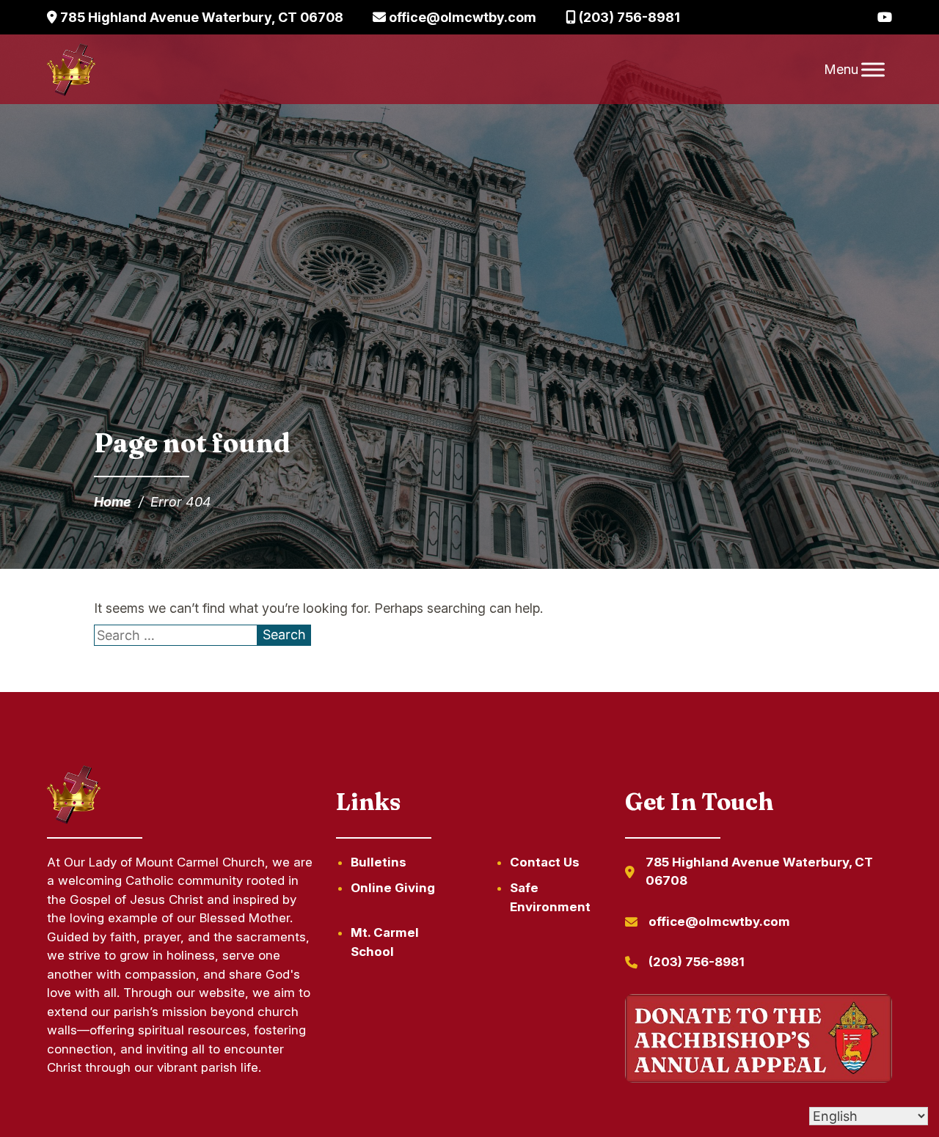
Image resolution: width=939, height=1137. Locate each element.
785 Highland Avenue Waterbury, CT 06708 (200, 17)
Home (112, 501)
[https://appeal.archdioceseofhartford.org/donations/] (758, 1041)
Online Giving (393, 887)
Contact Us (545, 862)
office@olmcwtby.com (461, 17)
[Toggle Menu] (873, 69)
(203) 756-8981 (628, 17)
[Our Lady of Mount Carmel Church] (71, 69)
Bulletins (378, 862)
